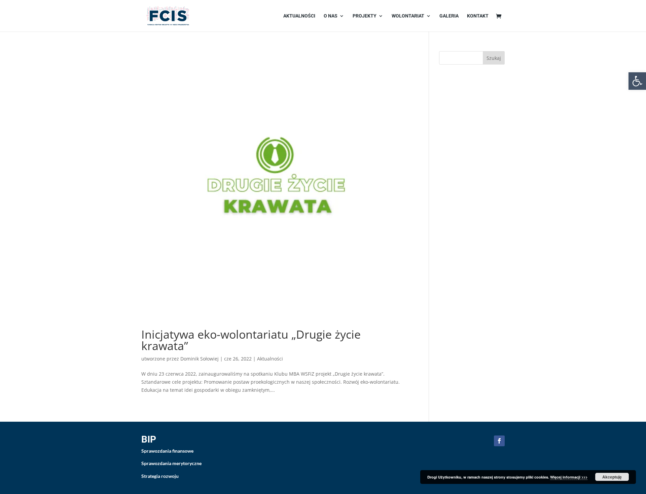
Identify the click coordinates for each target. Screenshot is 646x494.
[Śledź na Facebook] (499, 440)
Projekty (364, 15)
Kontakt (478, 15)
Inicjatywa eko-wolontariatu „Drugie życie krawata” (251, 340)
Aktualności (299, 15)
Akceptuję (612, 477)
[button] (637, 81)
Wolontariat (408, 15)
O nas (330, 15)
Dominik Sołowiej (199, 358)
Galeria (449, 15)
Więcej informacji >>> (568, 477)
